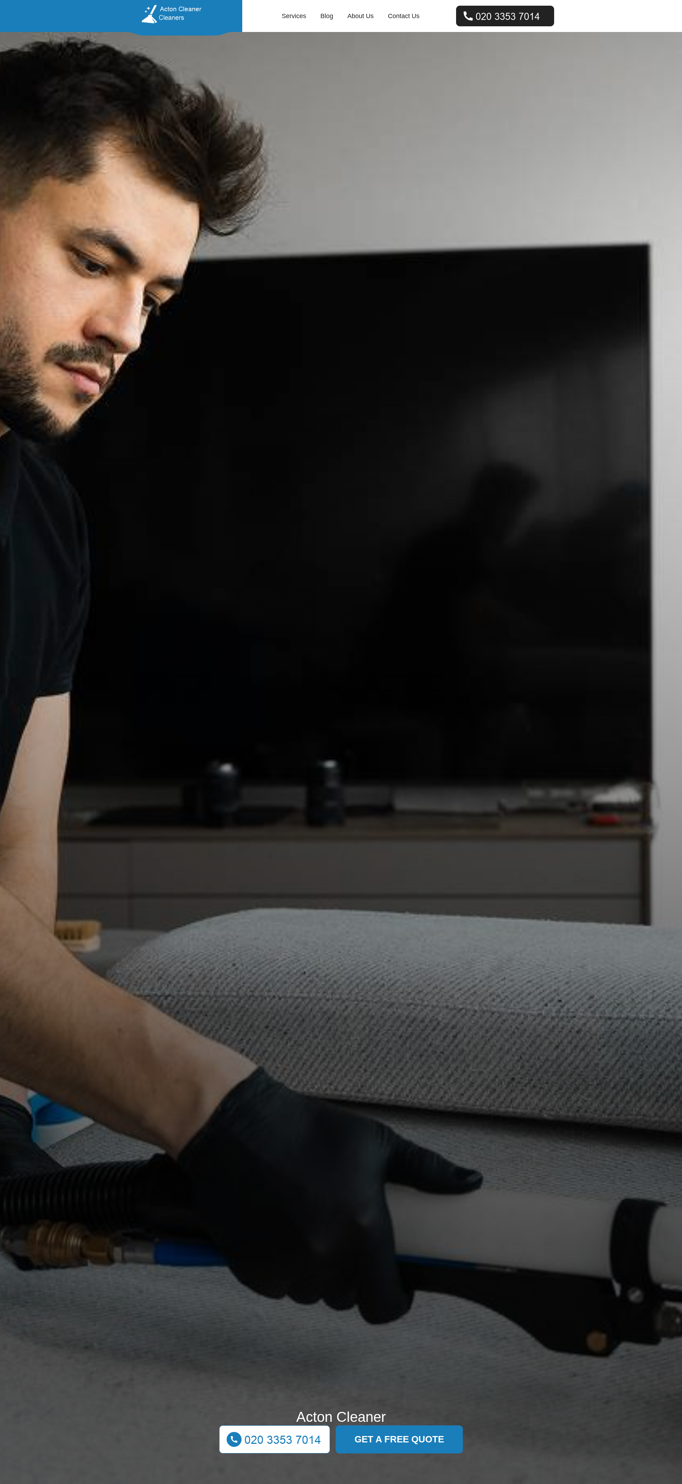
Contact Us (404, 16)
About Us (360, 16)
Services (294, 16)
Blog (326, 16)
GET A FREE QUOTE (399, 1439)
